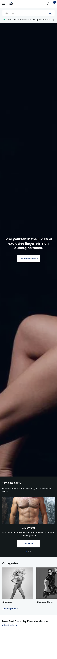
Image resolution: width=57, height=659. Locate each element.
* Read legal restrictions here (18, 362)
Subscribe (13, 354)
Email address (12, 338)
